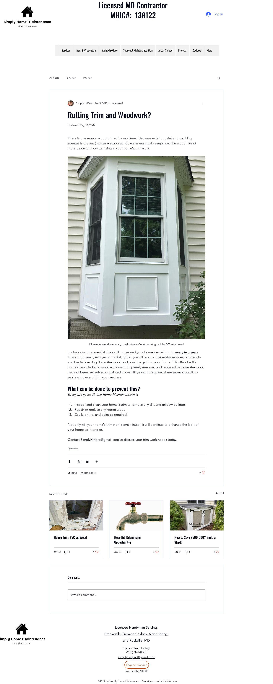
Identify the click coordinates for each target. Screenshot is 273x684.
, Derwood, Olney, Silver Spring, (144, 634)
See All (220, 493)
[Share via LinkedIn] (88, 461)
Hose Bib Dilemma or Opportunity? (127, 540)
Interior (87, 77)
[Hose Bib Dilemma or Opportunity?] (136, 515)
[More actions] (203, 103)
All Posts (54, 77)
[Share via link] (97, 461)
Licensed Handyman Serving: (136, 627)
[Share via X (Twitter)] (78, 461)
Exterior (71, 77)
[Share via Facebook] (69, 461)
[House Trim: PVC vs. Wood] (76, 515)
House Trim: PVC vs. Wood (70, 537)
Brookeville (112, 634)
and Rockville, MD (136, 640)
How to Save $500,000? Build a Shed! (195, 540)
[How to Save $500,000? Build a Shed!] (197, 515)
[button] (219, 77)
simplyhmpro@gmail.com (136, 657)
